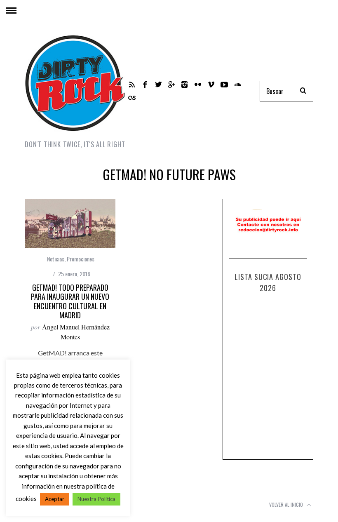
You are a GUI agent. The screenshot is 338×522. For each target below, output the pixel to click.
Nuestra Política (96, 499)
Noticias (55, 258)
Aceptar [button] (54, 499)
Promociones (80, 258)
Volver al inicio (286, 504)
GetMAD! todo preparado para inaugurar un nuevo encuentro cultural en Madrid (70, 301)
